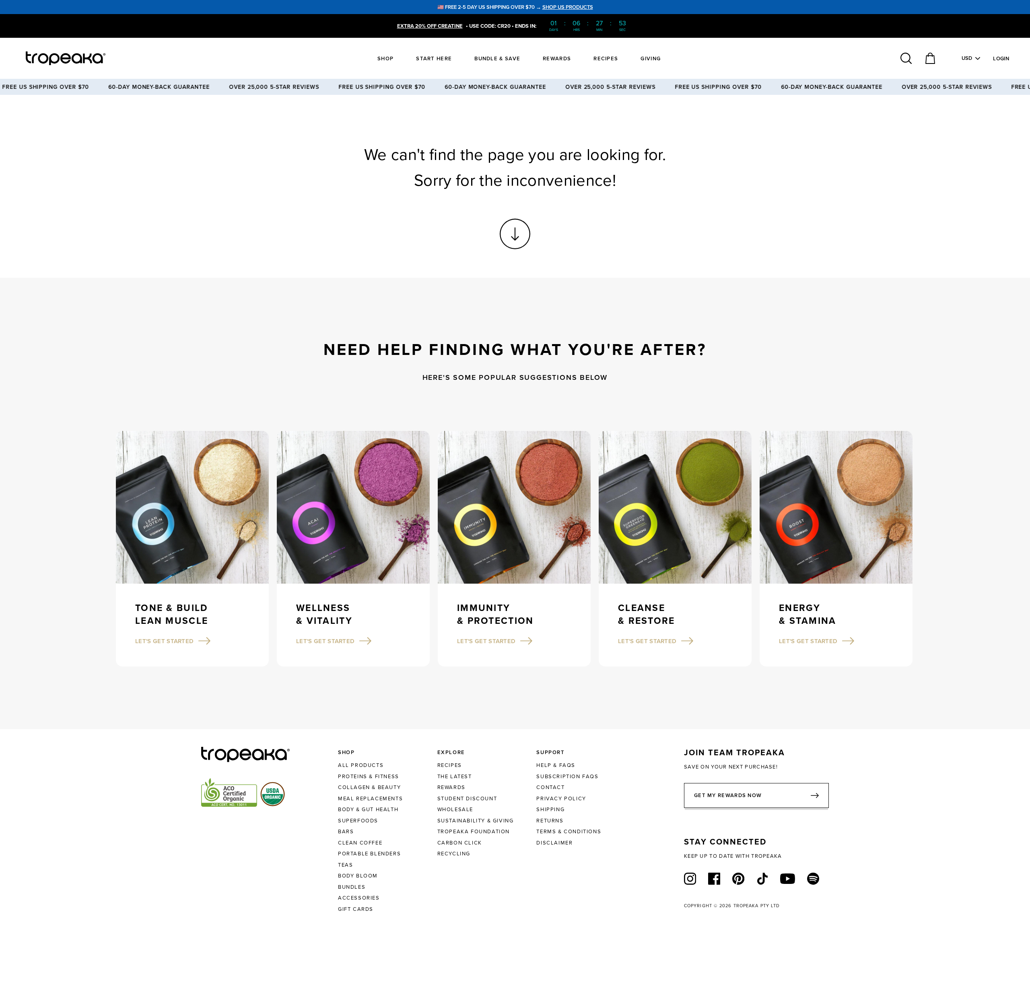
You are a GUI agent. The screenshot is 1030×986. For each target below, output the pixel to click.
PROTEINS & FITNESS (368, 776)
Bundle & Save (497, 58)
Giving (651, 58)
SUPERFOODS (358, 820)
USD (967, 58)
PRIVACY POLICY (561, 798)
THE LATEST (454, 776)
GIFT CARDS (355, 908)
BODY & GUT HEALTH (368, 809)
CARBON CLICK (459, 842)
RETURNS (549, 820)
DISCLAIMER (554, 842)
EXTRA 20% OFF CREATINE (430, 26)
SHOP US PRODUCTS (567, 7)
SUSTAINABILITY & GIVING (475, 820)
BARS (346, 831)
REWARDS (451, 787)
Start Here (434, 58)
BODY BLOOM (358, 875)
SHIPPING (550, 809)
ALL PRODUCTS (360, 765)
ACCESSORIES (359, 897)
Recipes (605, 58)
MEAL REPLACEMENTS (370, 798)
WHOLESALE (455, 809)
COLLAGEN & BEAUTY (369, 787)
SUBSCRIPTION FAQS (567, 776)
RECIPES (449, 765)
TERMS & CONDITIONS (568, 831)
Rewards (557, 58)
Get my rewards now (728, 795)
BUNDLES (351, 886)
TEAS (345, 864)
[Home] (80, 58)
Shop (385, 58)
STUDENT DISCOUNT (467, 798)
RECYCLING (453, 853)
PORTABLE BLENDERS (369, 853)
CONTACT (550, 787)
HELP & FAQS (555, 765)
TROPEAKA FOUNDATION (473, 831)
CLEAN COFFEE (360, 842)
